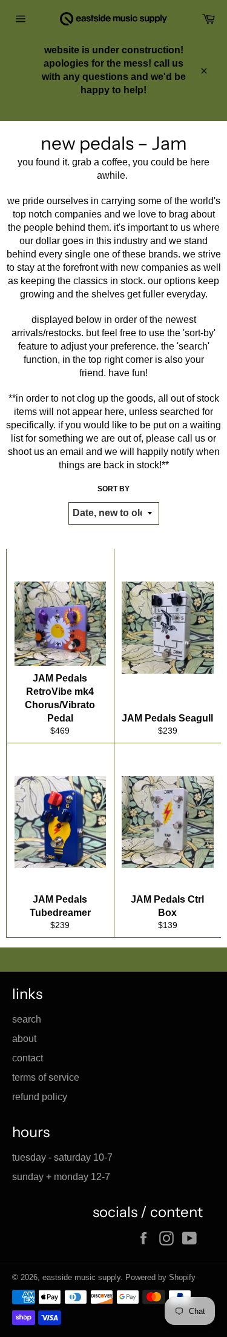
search (26, 1019)
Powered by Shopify (160, 1277)
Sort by (113, 489)
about (24, 1038)
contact (27, 1058)
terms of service (45, 1077)
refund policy (39, 1097)
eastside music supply (81, 1277)
